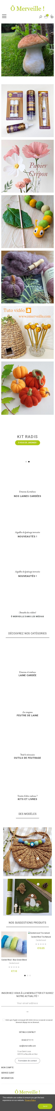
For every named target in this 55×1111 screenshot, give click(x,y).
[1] (27, 1011)
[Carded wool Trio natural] (41, 933)
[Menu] (4, 16)
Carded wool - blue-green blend (14, 960)
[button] (26, 461)
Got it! (45, 1106)
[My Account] (52, 17)
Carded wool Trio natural (41, 937)
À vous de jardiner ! (27, 442)
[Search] (40, 16)
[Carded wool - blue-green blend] (14, 944)
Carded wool (14, 963)
